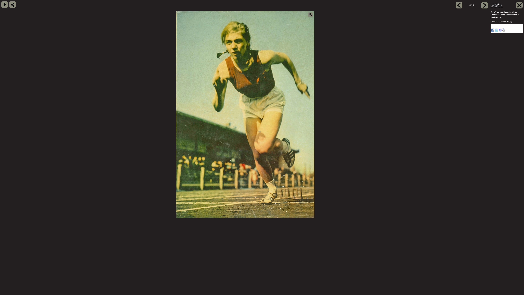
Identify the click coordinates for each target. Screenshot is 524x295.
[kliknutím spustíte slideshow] (4, 4)
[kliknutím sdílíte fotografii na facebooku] (12, 4)
